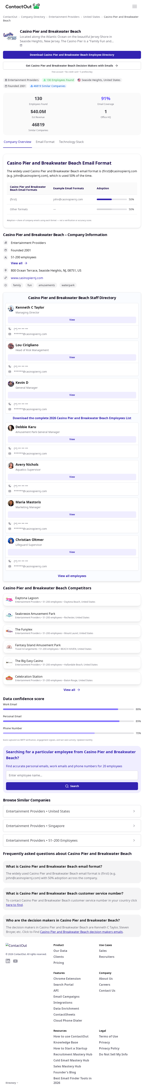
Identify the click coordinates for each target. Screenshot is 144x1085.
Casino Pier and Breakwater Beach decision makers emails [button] (81, 932)
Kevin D (22, 382)
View (72, 319)
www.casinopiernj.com (27, 278)
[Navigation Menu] (134, 6)
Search (74, 786)
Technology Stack (71, 142)
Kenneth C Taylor (30, 307)
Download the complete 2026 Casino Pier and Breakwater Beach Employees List (72, 418)
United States (91, 17)
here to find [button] (14, 905)
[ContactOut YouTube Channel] (15, 1019)
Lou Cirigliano (27, 345)
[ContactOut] (24, 6)
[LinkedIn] (21, 45)
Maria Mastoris (28, 502)
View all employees (72, 576)
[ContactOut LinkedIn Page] (8, 1019)
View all (69, 690)
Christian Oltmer (30, 539)
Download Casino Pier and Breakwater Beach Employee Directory (72, 54)
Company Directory (33, 17)
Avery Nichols (27, 464)
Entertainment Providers (64, 17)
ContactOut (10, 17)
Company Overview (17, 142)
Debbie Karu (26, 427)
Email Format (45, 142)
